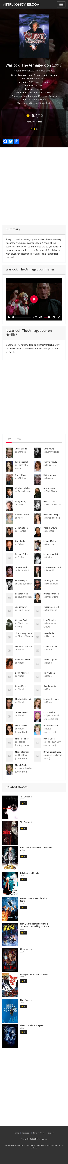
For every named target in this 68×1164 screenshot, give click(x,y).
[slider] (21, 317)
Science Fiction (41, 75)
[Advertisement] (34, 186)
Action (53, 75)
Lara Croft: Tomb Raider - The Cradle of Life (36, 848)
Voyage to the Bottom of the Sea (34, 974)
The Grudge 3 (25, 822)
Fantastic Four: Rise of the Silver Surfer (33, 899)
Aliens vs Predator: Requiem (32, 1025)
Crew (18, 439)
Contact (51, 1133)
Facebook (26, 1133)
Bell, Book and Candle (29, 873)
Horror (30, 75)
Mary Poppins (26, 1000)
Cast (9, 439)
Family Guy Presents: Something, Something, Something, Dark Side (34, 925)
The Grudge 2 (25, 796)
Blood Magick (26, 949)
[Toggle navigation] (61, 4)
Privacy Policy (38, 1133)
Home (16, 1133)
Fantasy (22, 75)
